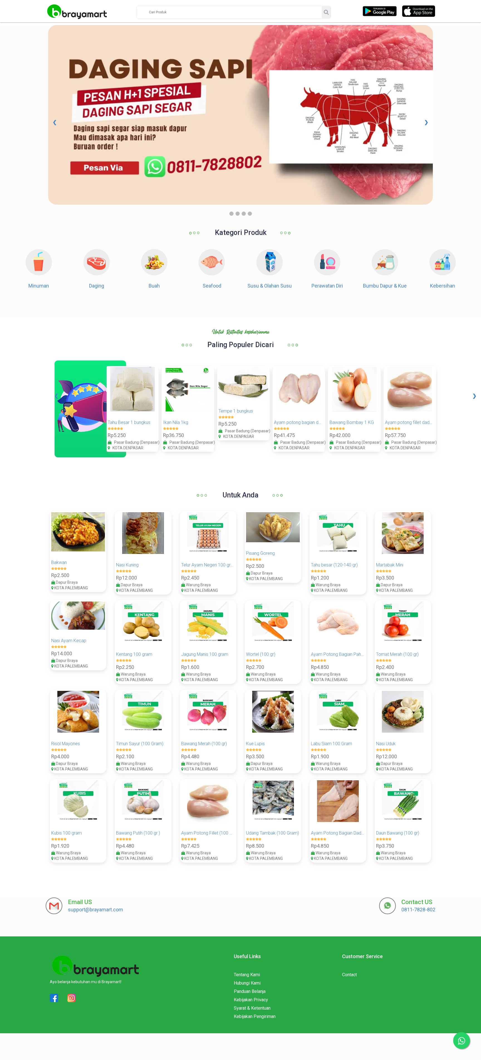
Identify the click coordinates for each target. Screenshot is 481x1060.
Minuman (38, 286)
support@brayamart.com (95, 909)
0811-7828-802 (418, 909)
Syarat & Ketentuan (252, 1008)
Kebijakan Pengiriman (255, 1016)
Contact (349, 974)
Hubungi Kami (247, 983)
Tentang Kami (247, 974)
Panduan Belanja (250, 991)
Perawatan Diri (327, 286)
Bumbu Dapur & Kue (385, 286)
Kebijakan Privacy (251, 999)
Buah (154, 286)
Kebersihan (442, 286)
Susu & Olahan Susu (269, 286)
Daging (96, 286)
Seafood (212, 286)
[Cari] (326, 12)
